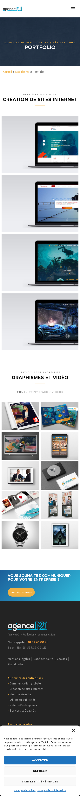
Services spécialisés (23, 710)
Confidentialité (43, 659)
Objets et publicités (22, 700)
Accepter (40, 760)
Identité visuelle (20, 694)
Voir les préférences (40, 781)
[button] (73, 730)
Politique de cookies (25, 790)
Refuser (40, 770)
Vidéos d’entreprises (23, 705)
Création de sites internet (26, 689)
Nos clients (22, 72)
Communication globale (25, 683)
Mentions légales (19, 659)
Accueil (7, 72)
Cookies (62, 659)
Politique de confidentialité (51, 790)
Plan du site (15, 664)
